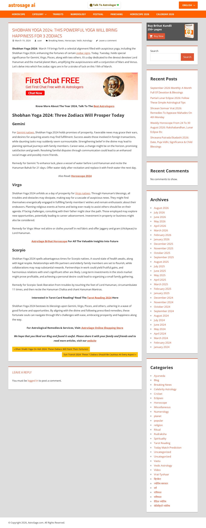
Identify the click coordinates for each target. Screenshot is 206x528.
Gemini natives (25, 132)
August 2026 (161, 208)
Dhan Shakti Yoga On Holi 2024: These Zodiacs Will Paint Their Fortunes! (51, 349)
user (39, 40)
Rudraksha (160, 434)
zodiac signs (83, 53)
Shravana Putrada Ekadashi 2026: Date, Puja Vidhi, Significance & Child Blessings (171, 142)
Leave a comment (108, 40)
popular (158, 420)
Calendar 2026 (165, 14)
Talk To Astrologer (104, 5)
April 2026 (160, 226)
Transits (58, 14)
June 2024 (160, 324)
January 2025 (162, 293)
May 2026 (160, 221)
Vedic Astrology (84, 40)
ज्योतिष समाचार (161, 483)
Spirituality (160, 438)
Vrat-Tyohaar (161, 474)
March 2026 (161, 230)
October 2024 (162, 306)
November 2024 (163, 302)
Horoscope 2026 (139, 14)
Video (157, 470)
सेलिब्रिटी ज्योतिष (162, 505)
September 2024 (164, 311)
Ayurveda (159, 375)
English (187, 5)
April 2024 (160, 333)
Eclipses (158, 398)
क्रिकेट (157, 479)
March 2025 (161, 284)
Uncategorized (162, 452)
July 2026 (159, 212)
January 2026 (162, 239)
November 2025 (163, 248)
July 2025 (159, 266)
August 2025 (161, 261)
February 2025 (162, 288)
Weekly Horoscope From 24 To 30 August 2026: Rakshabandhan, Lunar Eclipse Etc (171, 127)
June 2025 (160, 271)
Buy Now (158, 36)
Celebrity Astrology (165, 389)
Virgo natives (82, 193)
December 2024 (163, 297)
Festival (98, 14)
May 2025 (160, 275)
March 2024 (161, 338)
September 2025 (164, 257)
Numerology (78, 14)
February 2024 (162, 342)
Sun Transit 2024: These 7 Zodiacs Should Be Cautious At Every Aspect (99, 355)
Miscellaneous (162, 407)
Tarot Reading (162, 443)
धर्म (155, 488)
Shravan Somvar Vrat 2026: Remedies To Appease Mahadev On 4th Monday (171, 112)
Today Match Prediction (167, 447)
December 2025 (163, 244)
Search (154, 51)
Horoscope (18, 14)
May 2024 (160, 329)
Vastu (157, 461)
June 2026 (160, 217)
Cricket (158, 393)
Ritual (157, 429)
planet (157, 416)
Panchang (117, 14)
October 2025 (162, 253)
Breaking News (56, 40)
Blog (156, 380)
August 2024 (161, 315)
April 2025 (160, 279)
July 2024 (159, 320)
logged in (33, 380)
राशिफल (157, 492)
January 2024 (162, 347)
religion (158, 425)
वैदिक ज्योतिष (160, 501)
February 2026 (162, 235)
